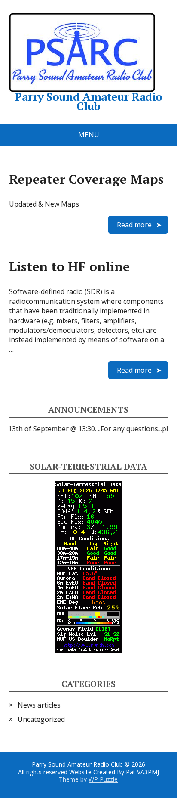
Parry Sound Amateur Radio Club (77, 764)
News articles (39, 705)
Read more (134, 224)
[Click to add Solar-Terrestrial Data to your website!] (88, 566)
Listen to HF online (69, 266)
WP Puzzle (103, 779)
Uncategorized (41, 719)
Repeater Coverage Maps (86, 179)
